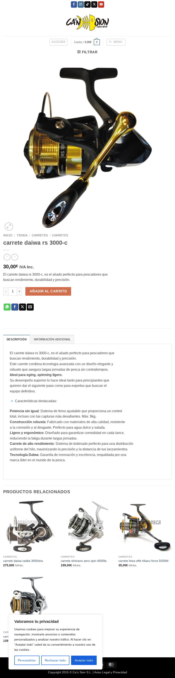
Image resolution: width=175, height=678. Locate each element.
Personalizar (27, 660)
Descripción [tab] (16, 339)
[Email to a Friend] (30, 307)
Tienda (22, 235)
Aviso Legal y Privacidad (110, 672)
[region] (55, 641)
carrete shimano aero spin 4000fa (83, 560)
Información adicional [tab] (52, 339)
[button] (58, 42)
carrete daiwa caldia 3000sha (23, 560)
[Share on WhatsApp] (7, 307)
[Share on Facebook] (14, 307)
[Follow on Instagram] (81, 4)
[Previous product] (14, 257)
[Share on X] (22, 307)
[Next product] (7, 257)
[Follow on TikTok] (87, 4)
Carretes (60, 235)
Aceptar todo (84, 660)
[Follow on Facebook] (74, 4)
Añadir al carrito (48, 291)
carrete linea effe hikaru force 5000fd (143, 560)
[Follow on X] (94, 4)
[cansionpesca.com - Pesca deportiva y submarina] (87, 22)
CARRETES (40, 235)
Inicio (7, 235)
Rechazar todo (55, 660)
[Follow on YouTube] (101, 4)
